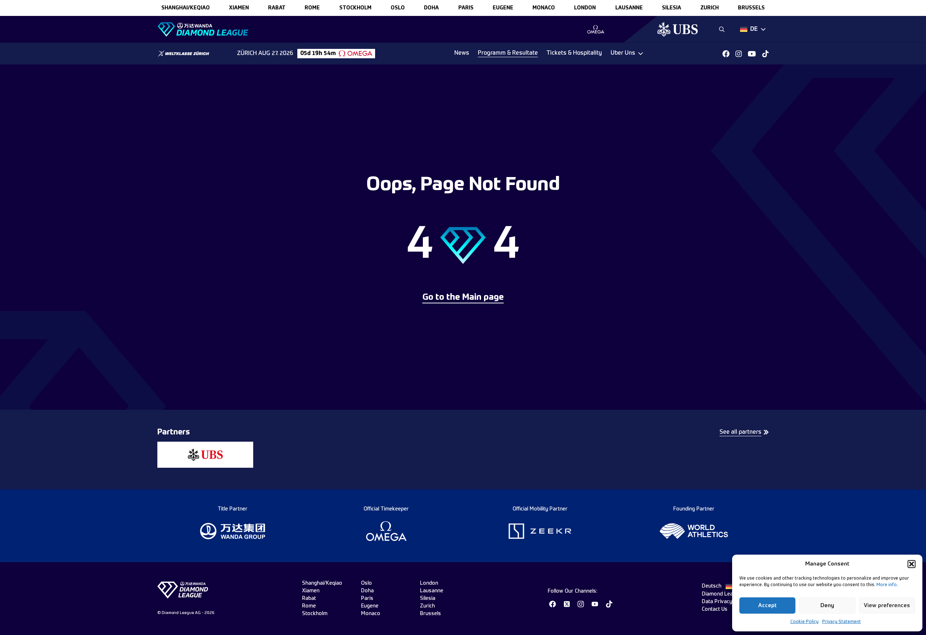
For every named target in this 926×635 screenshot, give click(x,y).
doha (431, 7)
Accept (767, 605)
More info (886, 585)
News (461, 53)
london (585, 7)
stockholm (355, 7)
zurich (709, 7)
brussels (751, 7)
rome (312, 7)
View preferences (887, 605)
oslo (398, 7)
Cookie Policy (804, 622)
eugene (503, 7)
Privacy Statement (841, 622)
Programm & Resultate (508, 53)
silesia (671, 7)
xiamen (239, 7)
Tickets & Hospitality (574, 53)
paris (465, 7)
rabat (276, 7)
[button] (911, 564)
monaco (543, 7)
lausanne (629, 7)
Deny (827, 605)
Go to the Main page (463, 297)
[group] (595, 29)
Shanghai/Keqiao (185, 7)
